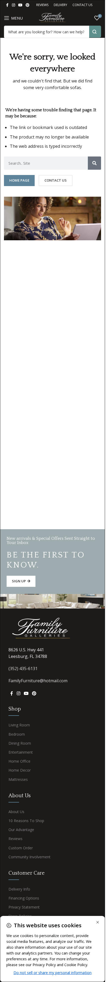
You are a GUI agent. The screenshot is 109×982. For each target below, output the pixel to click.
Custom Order (20, 847)
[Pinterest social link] (27, 5)
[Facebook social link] (7, 5)
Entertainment (20, 752)
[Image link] (41, 629)
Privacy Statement (24, 907)
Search (95, 32)
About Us (16, 811)
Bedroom (16, 734)
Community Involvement (29, 856)
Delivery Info (19, 889)
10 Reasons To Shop (26, 820)
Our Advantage (21, 829)
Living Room (19, 724)
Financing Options (23, 898)
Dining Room (19, 743)
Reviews (15, 838)
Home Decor (19, 770)
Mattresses (18, 779)
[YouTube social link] (20, 5)
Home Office (19, 761)
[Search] (94, 163)
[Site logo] (52, 17)
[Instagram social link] (13, 5)
